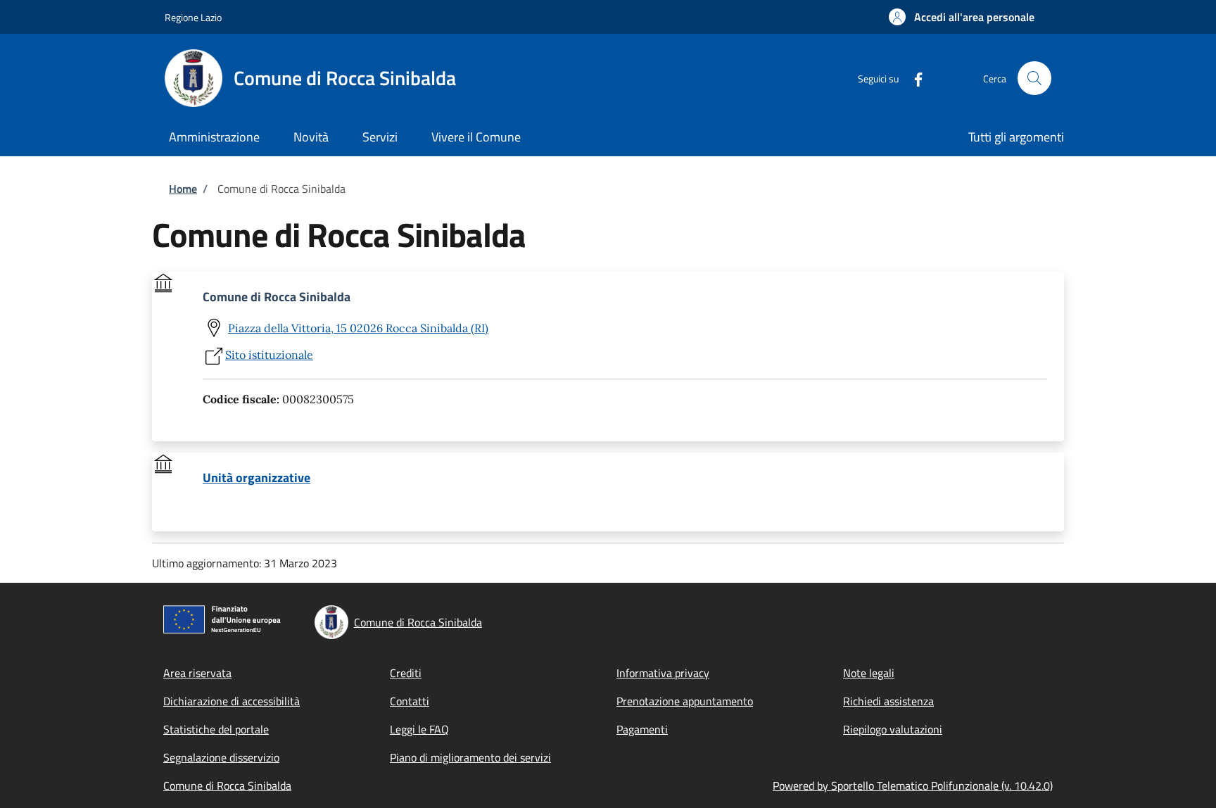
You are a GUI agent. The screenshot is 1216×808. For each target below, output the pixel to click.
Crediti (406, 672)
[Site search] (1034, 78)
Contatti (409, 701)
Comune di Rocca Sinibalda (227, 785)
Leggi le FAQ (419, 729)
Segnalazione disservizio (221, 757)
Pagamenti (642, 729)
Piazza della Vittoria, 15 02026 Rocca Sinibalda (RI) (358, 328)
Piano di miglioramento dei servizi (470, 757)
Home (183, 188)
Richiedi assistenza (888, 701)
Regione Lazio (193, 17)
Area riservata (197, 672)
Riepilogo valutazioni (892, 729)
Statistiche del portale (216, 729)
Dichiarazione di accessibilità (231, 701)
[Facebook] (913, 77)
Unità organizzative (256, 477)
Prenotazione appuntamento (684, 701)
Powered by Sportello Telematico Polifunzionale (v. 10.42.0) (913, 785)
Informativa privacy (662, 672)
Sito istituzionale (269, 355)
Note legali (868, 672)
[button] (961, 17)
